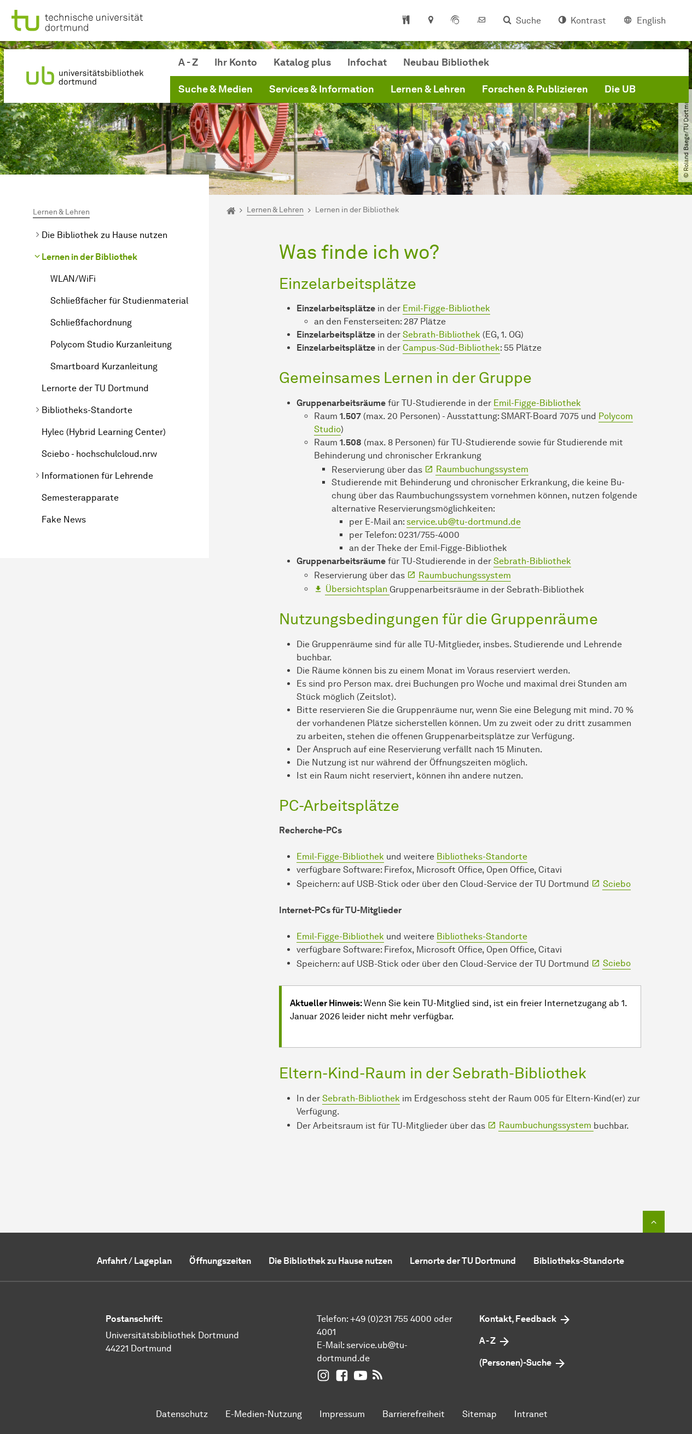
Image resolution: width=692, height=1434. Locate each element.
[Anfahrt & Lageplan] (430, 21)
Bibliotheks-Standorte (87, 410)
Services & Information (321, 89)
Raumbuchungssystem (482, 469)
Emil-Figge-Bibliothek (446, 308)
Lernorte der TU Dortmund (95, 388)
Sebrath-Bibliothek (441, 334)
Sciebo (617, 884)
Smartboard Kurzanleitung (104, 366)
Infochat (367, 62)
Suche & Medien (215, 89)
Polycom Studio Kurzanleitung (111, 344)
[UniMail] (481, 21)
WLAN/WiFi (73, 279)
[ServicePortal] (455, 21)
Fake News (64, 519)
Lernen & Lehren (428, 89)
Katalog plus (302, 62)
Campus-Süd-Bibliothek (451, 347)
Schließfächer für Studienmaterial (119, 300)
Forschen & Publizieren (535, 89)
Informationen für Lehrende (97, 476)
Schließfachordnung (91, 322)
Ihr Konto (235, 62)
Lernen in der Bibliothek (89, 257)
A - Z (188, 62)
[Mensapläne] (406, 21)
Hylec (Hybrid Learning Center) (104, 432)
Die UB (620, 89)
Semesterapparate (80, 497)
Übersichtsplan (357, 589)
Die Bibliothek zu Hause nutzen (104, 235)
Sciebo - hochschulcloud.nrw (99, 454)
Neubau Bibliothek (446, 62)
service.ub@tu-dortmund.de (463, 521)
